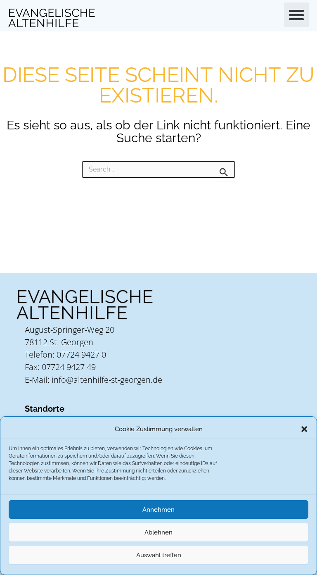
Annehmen (158, 509)
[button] (304, 429)
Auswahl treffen (158, 555)
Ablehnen (158, 532)
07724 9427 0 (81, 354)
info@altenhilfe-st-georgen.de (107, 379)
